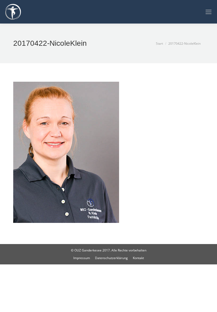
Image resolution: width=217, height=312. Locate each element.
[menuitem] (81, 258)
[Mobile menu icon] (208, 12)
